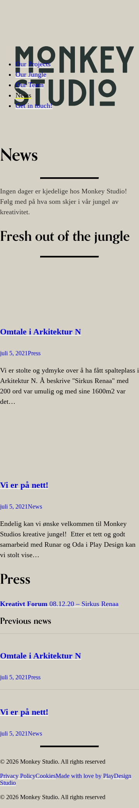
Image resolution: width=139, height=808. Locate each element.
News (23, 95)
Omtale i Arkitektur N (40, 331)
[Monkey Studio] (74, 30)
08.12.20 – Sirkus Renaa (59, 604)
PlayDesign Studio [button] (65, 779)
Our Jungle (30, 74)
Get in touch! (34, 105)
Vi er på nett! (24, 485)
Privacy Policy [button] (18, 776)
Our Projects (33, 64)
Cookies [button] (46, 776)
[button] (69, 288)
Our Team (29, 85)
